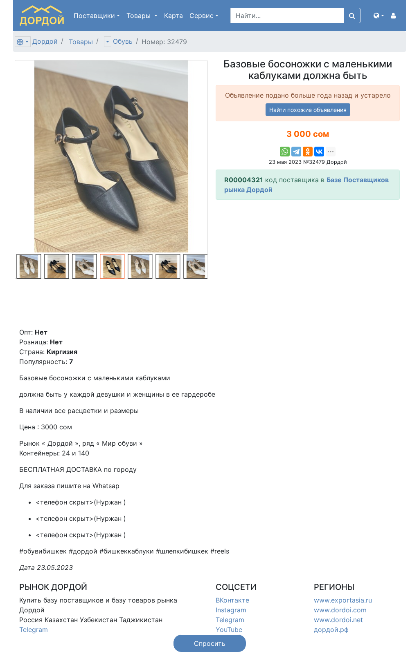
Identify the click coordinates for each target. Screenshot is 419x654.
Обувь (123, 41)
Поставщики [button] (94, 15)
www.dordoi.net (338, 620)
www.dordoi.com (340, 610)
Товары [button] (139, 15)
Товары (81, 42)
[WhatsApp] (285, 151)
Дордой (45, 41)
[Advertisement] (308, 263)
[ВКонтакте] (319, 151)
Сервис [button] (201, 15)
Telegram (33, 629)
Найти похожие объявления (308, 109)
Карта (173, 15)
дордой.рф (331, 629)
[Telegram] (296, 151)
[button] (378, 15)
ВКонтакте (232, 600)
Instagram (231, 610)
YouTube (229, 629)
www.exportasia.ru (343, 600)
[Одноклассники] (308, 151)
